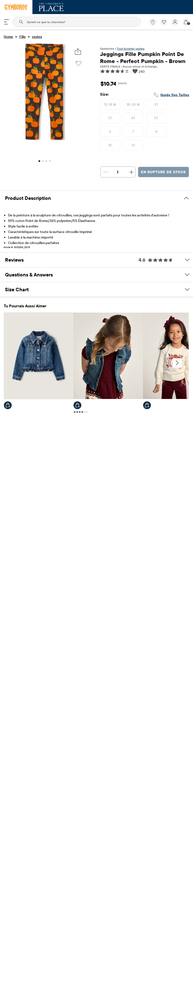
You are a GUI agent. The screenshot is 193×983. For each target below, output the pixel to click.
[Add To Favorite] (78, 63)
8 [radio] (156, 131)
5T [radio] (156, 118)
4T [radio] (133, 118)
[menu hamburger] (6, 21)
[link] (153, 22)
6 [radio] (110, 131)
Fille (22, 36)
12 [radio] (133, 145)
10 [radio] (110, 145)
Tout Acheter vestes (130, 48)
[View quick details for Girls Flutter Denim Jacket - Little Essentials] (8, 405)
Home (8, 36)
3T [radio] (110, 118)
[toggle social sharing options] (78, 51)
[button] (164, 22)
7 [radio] (133, 131)
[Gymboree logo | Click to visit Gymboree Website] (16, 7)
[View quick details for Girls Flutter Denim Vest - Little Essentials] (77, 405)
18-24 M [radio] (133, 104)
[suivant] (177, 363)
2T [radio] (156, 104)
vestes (37, 36)
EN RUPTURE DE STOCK (163, 172)
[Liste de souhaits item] (165, 25)
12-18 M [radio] (110, 104)
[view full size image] (44, 140)
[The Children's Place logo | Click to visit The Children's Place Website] (51, 7)
